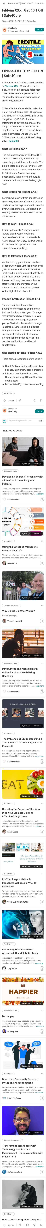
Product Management (12, 1140)
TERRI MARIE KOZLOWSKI (17, 902)
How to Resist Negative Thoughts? (21, 1219)
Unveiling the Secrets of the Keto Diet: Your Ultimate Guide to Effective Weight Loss (21, 813)
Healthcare (8, 393)
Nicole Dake (12, 563)
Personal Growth (10, 471)
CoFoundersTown (14, 1172)
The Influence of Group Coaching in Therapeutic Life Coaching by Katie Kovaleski (22, 742)
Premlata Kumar (14, 1098)
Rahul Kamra (12, 832)
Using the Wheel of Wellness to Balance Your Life (20, 548)
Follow (39, 29)
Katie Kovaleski (13, 499)
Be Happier (8, 1016)
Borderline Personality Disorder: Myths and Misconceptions (20, 1081)
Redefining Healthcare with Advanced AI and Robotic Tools (20, 951)
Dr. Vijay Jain (12, 1032)
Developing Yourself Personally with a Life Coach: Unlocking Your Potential (22, 480)
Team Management (11, 605)
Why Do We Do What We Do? (18, 611)
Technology (8, 944)
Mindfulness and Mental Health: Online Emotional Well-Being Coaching (20, 672)
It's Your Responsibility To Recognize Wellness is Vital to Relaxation (19, 883)
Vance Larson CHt (14, 621)
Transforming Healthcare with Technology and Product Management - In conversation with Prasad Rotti (22, 1151)
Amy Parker (12, 969)
